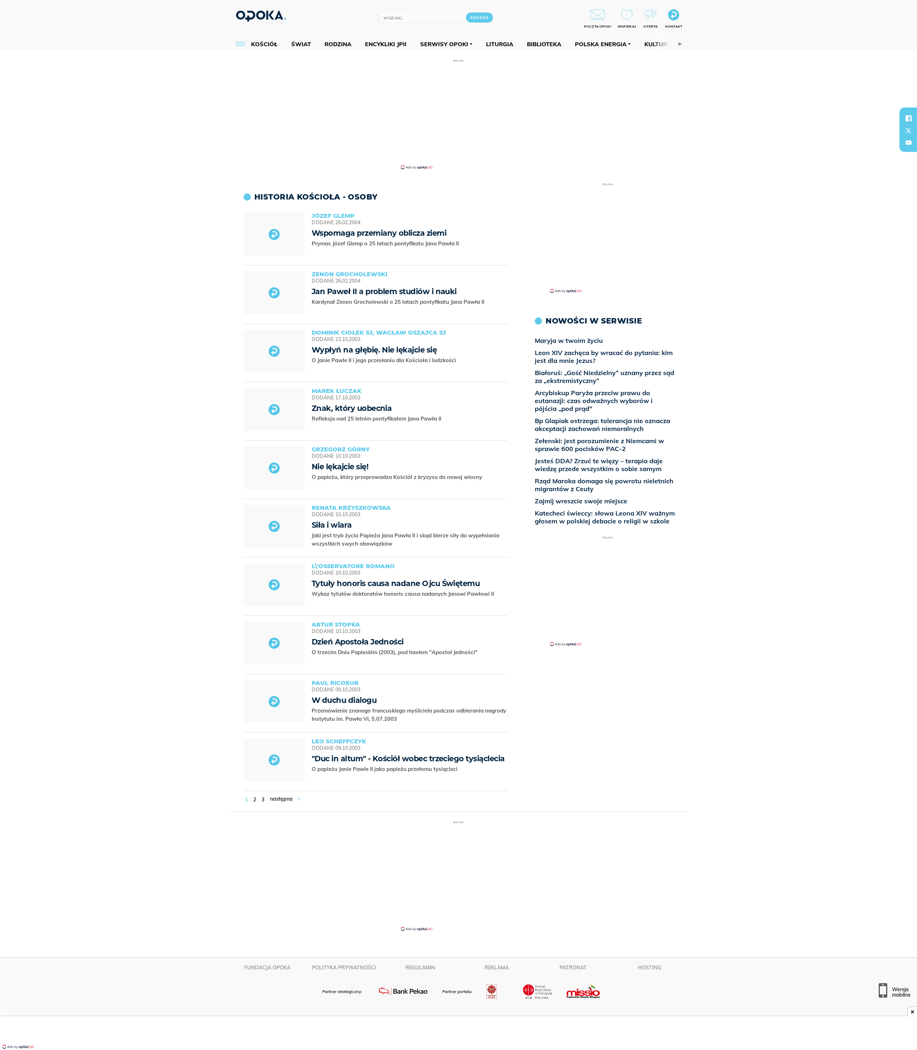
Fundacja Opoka (267, 967)
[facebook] (908, 118)
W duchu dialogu (344, 700)
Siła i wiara (332, 525)
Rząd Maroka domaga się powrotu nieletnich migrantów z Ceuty (604, 485)
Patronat (573, 967)
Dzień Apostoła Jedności (358, 641)
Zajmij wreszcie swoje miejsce (581, 501)
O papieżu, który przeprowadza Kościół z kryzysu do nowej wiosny (398, 477)
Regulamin (420, 967)
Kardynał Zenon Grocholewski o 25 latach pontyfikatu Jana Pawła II (399, 301)
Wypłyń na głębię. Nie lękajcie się (374, 349)
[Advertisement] (458, 114)
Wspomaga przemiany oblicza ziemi (379, 233)
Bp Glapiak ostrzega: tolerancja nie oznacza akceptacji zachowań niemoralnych (602, 425)
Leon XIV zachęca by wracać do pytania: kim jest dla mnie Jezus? (604, 357)
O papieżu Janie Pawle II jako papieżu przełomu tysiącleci (385, 769)
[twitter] (908, 130)
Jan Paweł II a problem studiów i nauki (384, 291)
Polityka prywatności (344, 967)
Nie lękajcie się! (340, 466)
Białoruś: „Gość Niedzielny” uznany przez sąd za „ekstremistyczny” (604, 377)
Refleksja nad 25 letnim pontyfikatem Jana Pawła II (377, 418)
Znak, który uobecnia (352, 408)
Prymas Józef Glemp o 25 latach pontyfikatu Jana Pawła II (386, 243)
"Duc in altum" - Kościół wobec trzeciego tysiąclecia (408, 758)
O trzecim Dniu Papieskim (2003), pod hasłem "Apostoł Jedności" (395, 652)
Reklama (497, 967)
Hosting (649, 967)
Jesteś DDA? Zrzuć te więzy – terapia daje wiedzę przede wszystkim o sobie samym (599, 465)
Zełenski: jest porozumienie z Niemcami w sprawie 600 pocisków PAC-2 (599, 445)
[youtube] (908, 142)
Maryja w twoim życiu (569, 340)
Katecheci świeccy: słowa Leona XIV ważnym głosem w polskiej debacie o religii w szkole (605, 517)
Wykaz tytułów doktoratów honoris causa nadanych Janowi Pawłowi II (403, 593)
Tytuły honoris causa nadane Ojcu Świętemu (396, 583)
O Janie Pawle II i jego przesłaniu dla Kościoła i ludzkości (384, 360)
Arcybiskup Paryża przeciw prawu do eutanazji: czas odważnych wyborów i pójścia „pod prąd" (594, 401)
